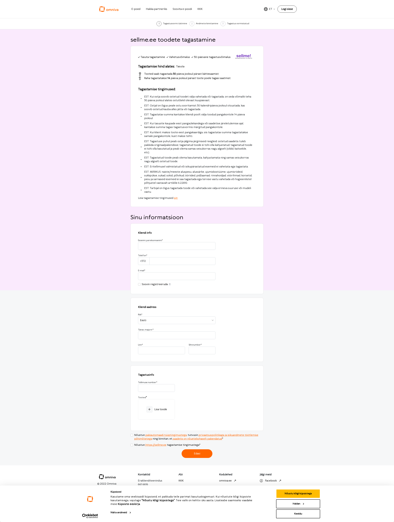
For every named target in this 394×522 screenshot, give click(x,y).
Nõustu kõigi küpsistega (298, 493)
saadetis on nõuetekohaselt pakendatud (197, 439)
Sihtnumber (195, 344)
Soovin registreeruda (155, 284)
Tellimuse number (147, 382)
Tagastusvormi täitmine (175, 23)
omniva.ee (225, 480)
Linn (140, 344)
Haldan (296, 503)
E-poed (135, 9)
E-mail (141, 270)
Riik (140, 314)
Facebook (271, 480)
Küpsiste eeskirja (129, 504)
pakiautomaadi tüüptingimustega (166, 435)
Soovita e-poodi (182, 9)
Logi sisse (287, 9)
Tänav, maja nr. (145, 329)
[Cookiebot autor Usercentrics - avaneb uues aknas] (90, 516)
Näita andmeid (119, 512)
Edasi (197, 453)
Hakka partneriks (156, 9)
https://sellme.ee (155, 445)
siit (176, 198)
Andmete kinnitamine (207, 23)
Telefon (142, 255)
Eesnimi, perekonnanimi (150, 240)
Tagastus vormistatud (238, 23)
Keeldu (298, 513)
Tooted (142, 397)
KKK (200, 9)
